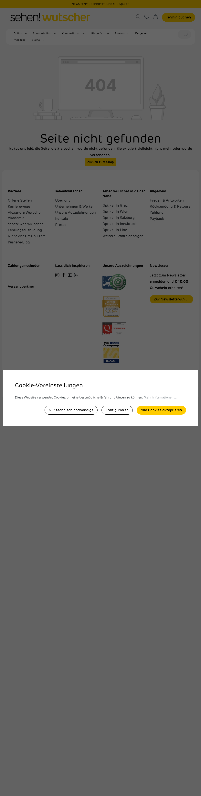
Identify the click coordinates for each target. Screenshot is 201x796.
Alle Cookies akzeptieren (161, 410)
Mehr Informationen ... (160, 397)
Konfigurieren (117, 410)
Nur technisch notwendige (71, 410)
